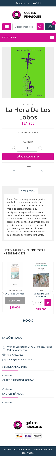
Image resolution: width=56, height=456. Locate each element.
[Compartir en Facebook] (14, 171)
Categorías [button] (9, 37)
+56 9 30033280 (15, 354)
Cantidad (28, 142)
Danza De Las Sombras (41, 295)
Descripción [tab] (28, 191)
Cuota (28, 166)
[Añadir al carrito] (47, 302)
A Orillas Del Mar (14, 293)
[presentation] (3, 292)
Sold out (14, 300)
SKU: (20, 132)
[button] (23, 320)
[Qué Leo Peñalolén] (26, 15)
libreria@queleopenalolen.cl (20, 359)
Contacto (7, 375)
